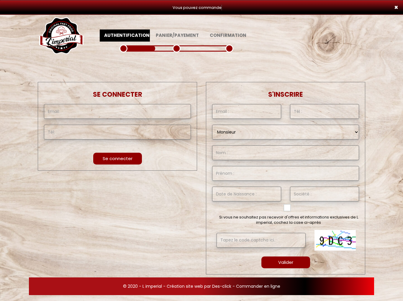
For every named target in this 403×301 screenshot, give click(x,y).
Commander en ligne (258, 286)
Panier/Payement (177, 35)
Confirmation (228, 35)
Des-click (221, 286)
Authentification (127, 35)
